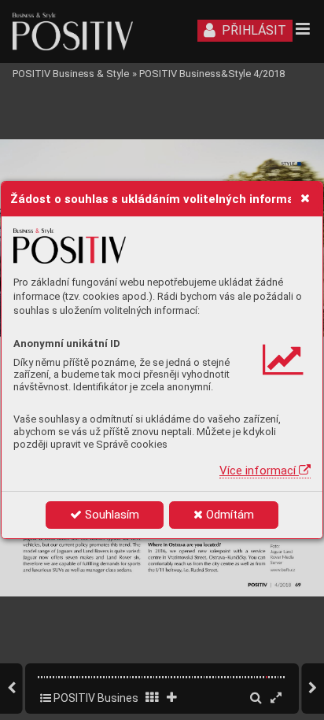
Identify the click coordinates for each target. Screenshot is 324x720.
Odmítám (228, 515)
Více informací (259, 470)
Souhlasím (110, 515)
